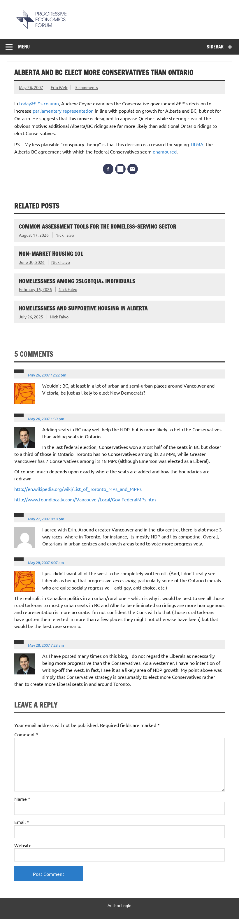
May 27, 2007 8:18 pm (46, 518)
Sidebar (215, 46)
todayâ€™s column (39, 103)
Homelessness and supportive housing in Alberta (83, 308)
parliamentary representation (64, 111)
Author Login (119, 905)
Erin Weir (59, 87)
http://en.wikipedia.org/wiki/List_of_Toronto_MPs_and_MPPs (78, 489)
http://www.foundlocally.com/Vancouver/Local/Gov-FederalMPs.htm (85, 499)
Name (22, 798)
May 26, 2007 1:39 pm (46, 418)
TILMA (196, 144)
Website (22, 845)
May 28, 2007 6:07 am (46, 562)
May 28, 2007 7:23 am (46, 645)
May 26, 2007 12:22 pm (47, 374)
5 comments (86, 87)
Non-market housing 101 (51, 253)
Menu (24, 46)
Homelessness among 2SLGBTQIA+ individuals (77, 281)
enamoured (165, 151)
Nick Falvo (64, 235)
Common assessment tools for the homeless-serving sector (97, 226)
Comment (26, 734)
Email (21, 821)
